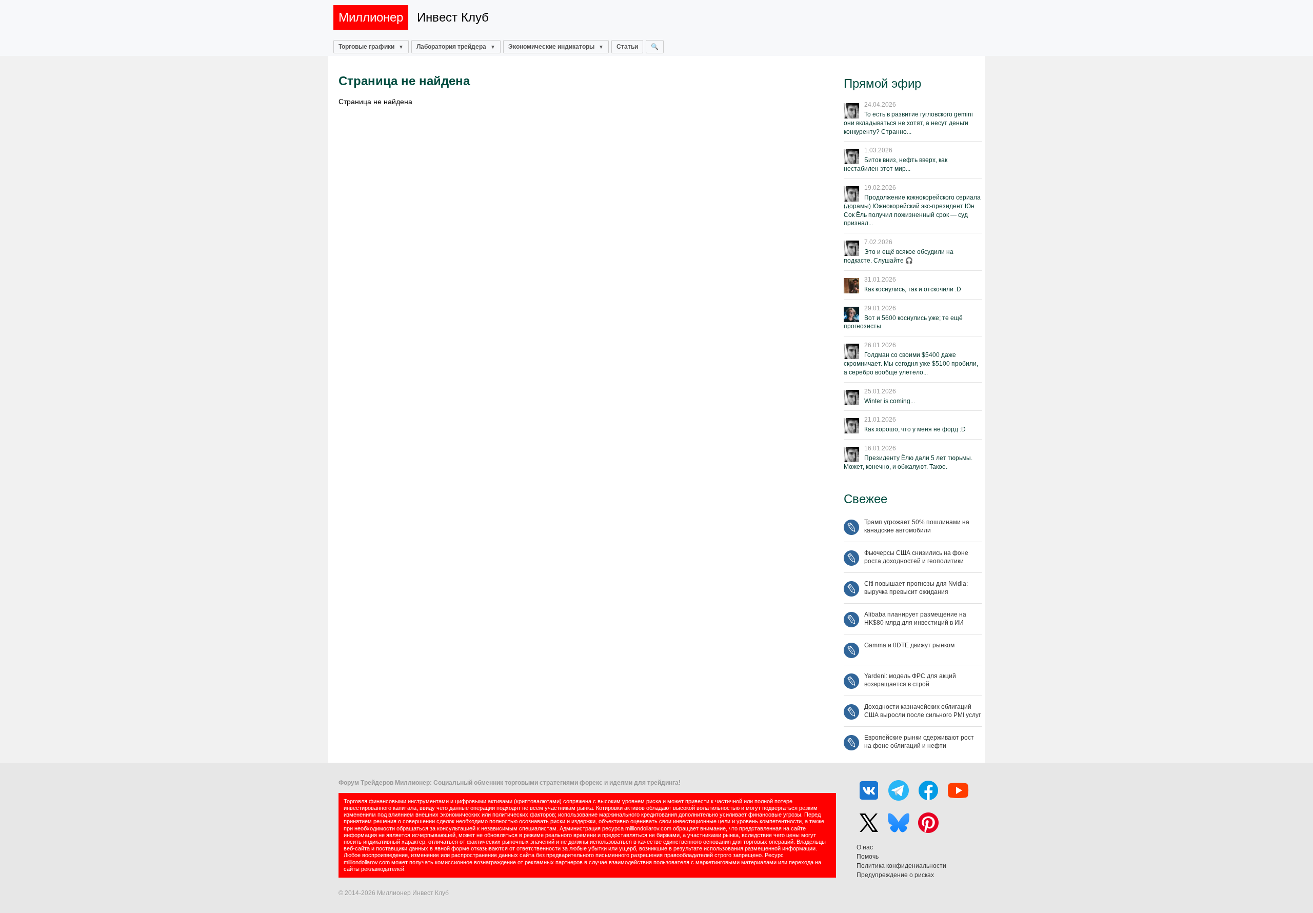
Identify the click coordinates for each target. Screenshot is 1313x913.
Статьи (627, 46)
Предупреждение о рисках (895, 875)
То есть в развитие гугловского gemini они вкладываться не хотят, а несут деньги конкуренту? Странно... (908, 123)
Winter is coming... (889, 401)
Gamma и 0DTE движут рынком (909, 645)
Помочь (868, 856)
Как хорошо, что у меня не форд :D (915, 429)
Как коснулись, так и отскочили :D (912, 289)
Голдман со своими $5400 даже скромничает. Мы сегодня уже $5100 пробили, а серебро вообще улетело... (911, 363)
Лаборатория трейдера (451, 46)
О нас (865, 847)
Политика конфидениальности (901, 865)
